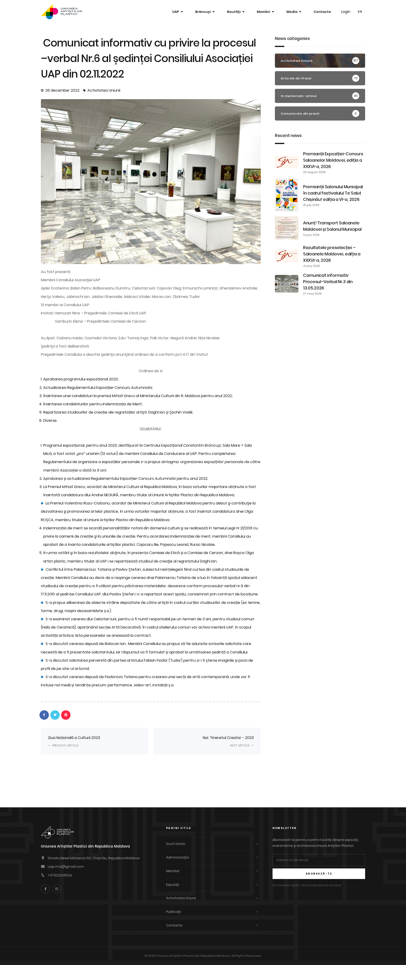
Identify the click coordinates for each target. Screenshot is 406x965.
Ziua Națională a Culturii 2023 (74, 741)
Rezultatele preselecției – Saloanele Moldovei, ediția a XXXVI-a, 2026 (331, 254)
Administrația (177, 857)
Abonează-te (319, 873)
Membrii (172, 871)
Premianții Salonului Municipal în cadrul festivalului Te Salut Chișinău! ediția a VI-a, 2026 (333, 193)
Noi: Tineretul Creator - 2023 (228, 741)
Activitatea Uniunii (103, 90)
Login (345, 11)
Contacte (322, 11)
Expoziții (172, 884)
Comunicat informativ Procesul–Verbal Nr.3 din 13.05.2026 (328, 281)
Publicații (173, 911)
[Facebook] (45, 888)
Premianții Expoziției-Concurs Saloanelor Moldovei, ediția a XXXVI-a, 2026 (333, 160)
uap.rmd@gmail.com (66, 866)
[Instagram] (56, 888)
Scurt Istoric (176, 843)
